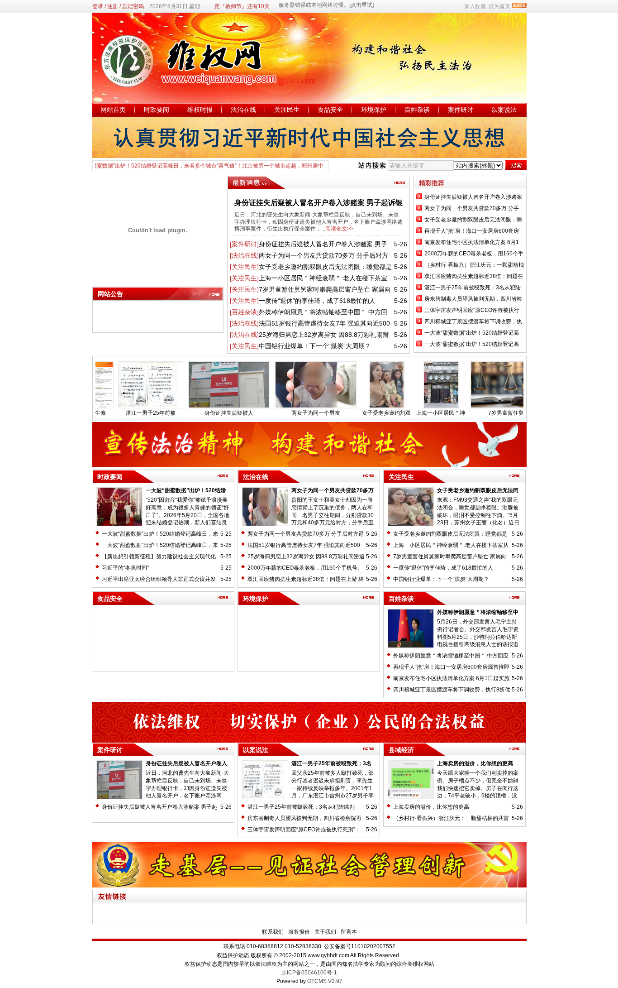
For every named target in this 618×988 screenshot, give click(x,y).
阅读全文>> (339, 228)
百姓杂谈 (417, 109)
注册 (112, 6)
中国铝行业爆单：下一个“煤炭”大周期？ (315, 346)
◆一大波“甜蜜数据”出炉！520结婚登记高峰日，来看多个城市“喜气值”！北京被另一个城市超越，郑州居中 (171, 166)
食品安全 (330, 109)
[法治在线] (244, 255)
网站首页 (113, 109)
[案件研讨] (244, 244)
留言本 (349, 932)
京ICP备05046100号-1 (309, 972)
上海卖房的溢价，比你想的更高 (475, 763)
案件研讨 (460, 109)
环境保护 (373, 109)
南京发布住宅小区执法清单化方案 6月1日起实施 (451, 678)
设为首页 (499, 6)
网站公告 (110, 293)
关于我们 (325, 932)
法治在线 (243, 109)
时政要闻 (156, 109)
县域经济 (401, 749)
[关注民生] (244, 266)
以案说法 (504, 109)
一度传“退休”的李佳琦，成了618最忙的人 (317, 300)
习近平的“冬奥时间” (125, 568)
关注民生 (286, 109)
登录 (97, 6)
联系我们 (273, 932)
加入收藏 (475, 6)
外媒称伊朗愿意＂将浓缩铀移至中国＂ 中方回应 (451, 655)
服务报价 (299, 932)
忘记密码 (133, 6)
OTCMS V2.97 (324, 981)
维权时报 (200, 109)
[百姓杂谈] (244, 312)
